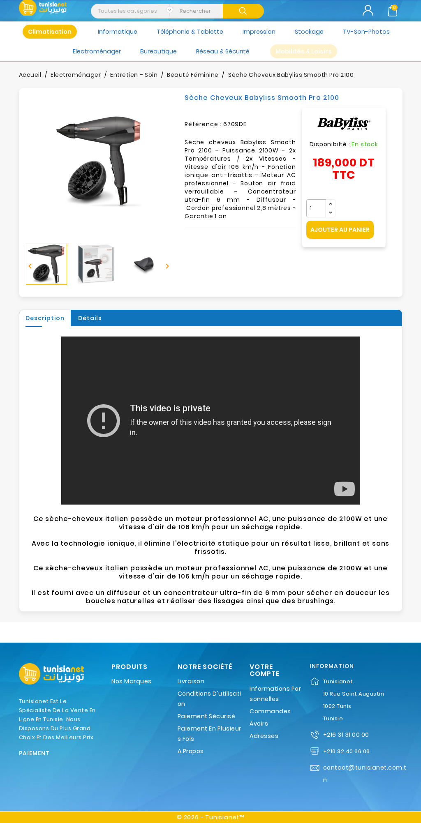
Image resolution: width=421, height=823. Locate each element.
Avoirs (259, 723)
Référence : (203, 124)
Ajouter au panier (340, 230)
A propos (191, 751)
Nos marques (131, 681)
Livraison (191, 681)
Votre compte (265, 670)
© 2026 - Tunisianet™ (210, 817)
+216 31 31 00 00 (346, 735)
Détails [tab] (90, 318)
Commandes (270, 711)
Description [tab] (45, 318)
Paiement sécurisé (207, 716)
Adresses (264, 736)
